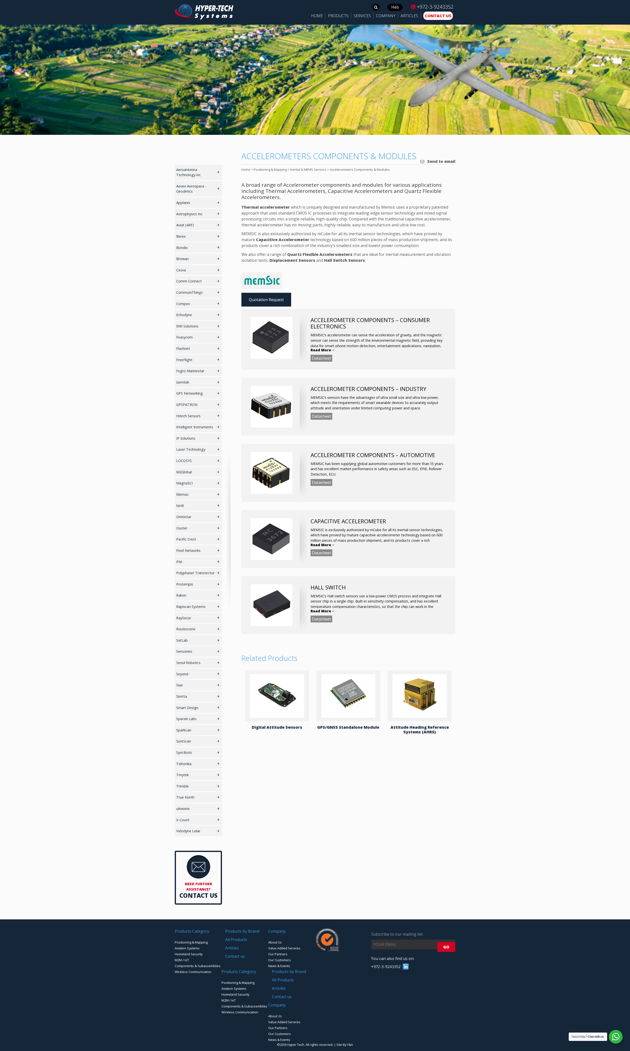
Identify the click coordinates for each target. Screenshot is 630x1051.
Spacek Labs (186, 718)
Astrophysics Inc (189, 214)
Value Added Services (284, 948)
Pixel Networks (188, 550)
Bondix (182, 247)
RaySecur (183, 618)
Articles (232, 948)
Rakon (181, 595)
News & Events (279, 966)
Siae (179, 685)
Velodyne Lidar (188, 831)
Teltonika (183, 763)
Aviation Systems (187, 948)
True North (185, 797)
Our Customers (279, 960)
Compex (183, 303)
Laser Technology (190, 449)
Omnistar (183, 516)
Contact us (235, 956)
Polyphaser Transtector (195, 573)
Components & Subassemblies (197, 966)
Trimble (182, 786)
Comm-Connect (189, 281)
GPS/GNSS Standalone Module (348, 727)
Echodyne (184, 314)
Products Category (192, 931)
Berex (181, 236)
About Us (275, 942)
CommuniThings (189, 292)
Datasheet (321, 358)
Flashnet (183, 348)
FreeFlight (184, 359)
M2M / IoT (182, 960)
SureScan (183, 741)
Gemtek (182, 382)
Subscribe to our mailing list (397, 934)
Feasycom (184, 337)
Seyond (182, 674)
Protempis (184, 584)
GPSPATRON (186, 404)
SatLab (182, 640)
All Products (236, 939)
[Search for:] (375, 7)
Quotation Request (266, 299)
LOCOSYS (184, 460)
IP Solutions (185, 438)
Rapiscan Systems (190, 606)
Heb (395, 7)
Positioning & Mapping (191, 942)
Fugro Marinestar (190, 371)
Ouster (181, 528)
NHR (180, 505)
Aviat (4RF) (185, 225)
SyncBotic (184, 752)
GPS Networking (189, 393)
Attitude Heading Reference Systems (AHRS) (420, 730)
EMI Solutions (187, 326)
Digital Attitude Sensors (277, 727)
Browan (182, 258)
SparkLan (183, 730)
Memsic (182, 494)
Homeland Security (189, 954)
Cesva (181, 270)
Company (277, 931)
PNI (179, 561)
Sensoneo (184, 651)
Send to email (440, 161)
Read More (321, 350)
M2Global (184, 472)
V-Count (182, 820)
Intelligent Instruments (194, 427)
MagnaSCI (184, 483)
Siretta (181, 696)
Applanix (183, 202)
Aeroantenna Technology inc (188, 172)
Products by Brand (242, 931)
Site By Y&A (344, 1044)
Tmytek (182, 775)
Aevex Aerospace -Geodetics (191, 189)
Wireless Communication (193, 972)
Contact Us (198, 895)
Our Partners (277, 954)
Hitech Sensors (188, 416)
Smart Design (187, 707)
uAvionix (183, 808)
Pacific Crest (186, 539)
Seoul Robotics (188, 662)
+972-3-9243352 (434, 6)
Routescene (185, 629)
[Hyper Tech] (204, 18)
